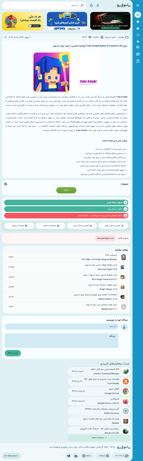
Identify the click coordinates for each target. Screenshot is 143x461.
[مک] (137, 28)
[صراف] (23, 21)
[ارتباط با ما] (137, 54)
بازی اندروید (110, 37)
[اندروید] (137, 41)
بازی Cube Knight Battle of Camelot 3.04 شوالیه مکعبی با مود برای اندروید (90, 46)
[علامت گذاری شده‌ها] (138, 61)
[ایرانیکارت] (67, 21)
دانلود (66, 190)
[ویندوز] (137, 22)
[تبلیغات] (138, 47)
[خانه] (137, 15)
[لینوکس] (137, 35)
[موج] (110, 21)
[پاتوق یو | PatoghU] (123, 5)
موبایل (121, 37)
